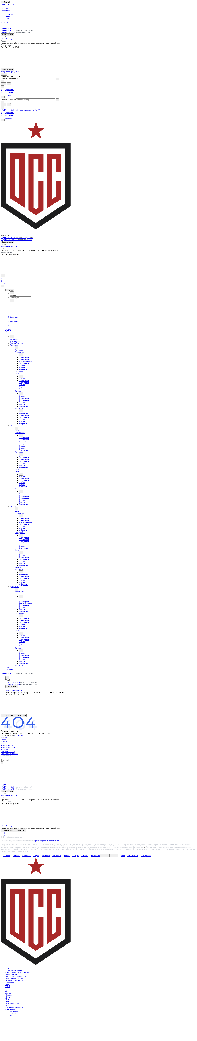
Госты (7, 16)
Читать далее (138, 847)
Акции (3, 739)
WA (39, 110)
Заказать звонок (7, 34)
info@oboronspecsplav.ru (10, 39)
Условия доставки (8, 748)
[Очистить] (57, 79)
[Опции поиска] (2, 81)
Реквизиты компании (9, 754)
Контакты (5, 750)
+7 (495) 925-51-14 (8, 28)
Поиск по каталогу (8, 79)
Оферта (4, 835)
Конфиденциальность (9, 833)
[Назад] (12, 292)
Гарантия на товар (8, 752)
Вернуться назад (7, 735)
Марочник (9, 14)
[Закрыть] (2, 286)
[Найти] (9, 83)
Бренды (4, 741)
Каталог (4, 737)
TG (36, 110)
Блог (7, 18)
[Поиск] (3, 275)
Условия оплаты (7, 745)
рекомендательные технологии (47, 841)
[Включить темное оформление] (4, 74)
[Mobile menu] (3, 120)
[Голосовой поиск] (3, 83)
